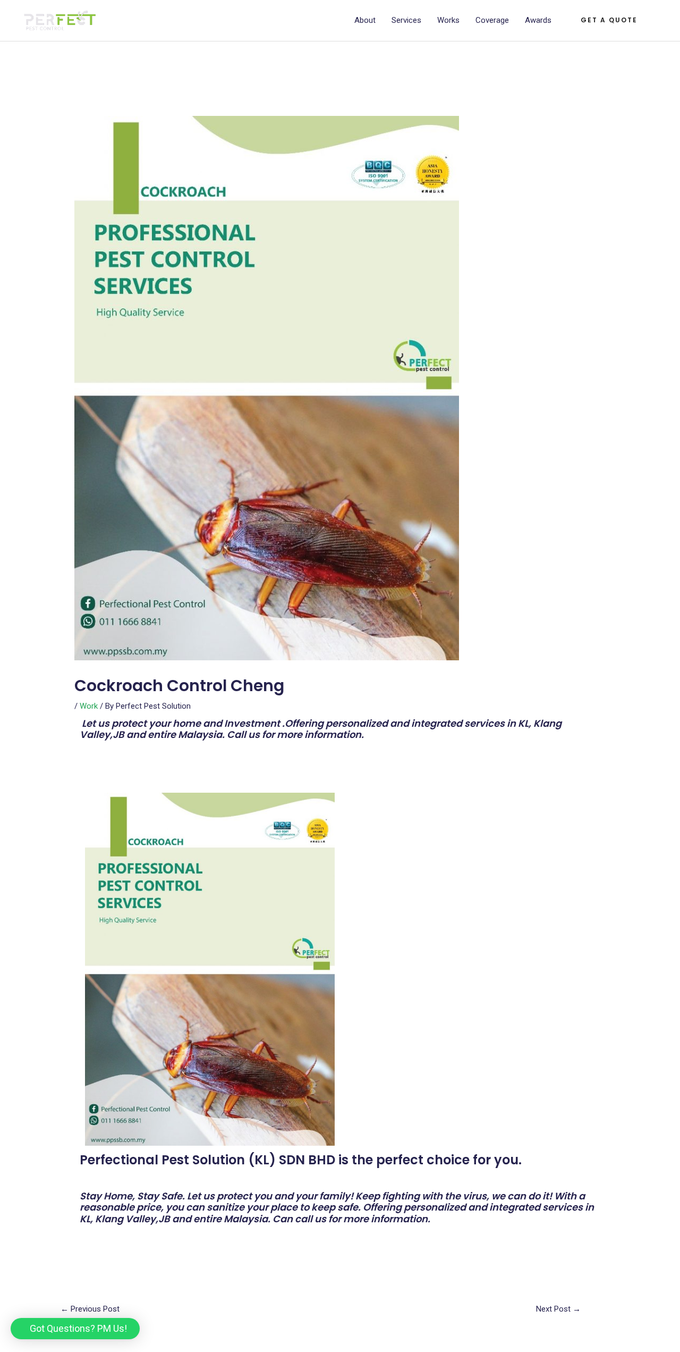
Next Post (558, 1309)
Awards (538, 20)
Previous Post (90, 1309)
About (365, 20)
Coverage (492, 20)
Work (89, 706)
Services (406, 20)
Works (448, 20)
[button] (75, 1328)
